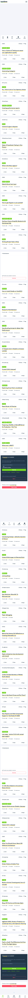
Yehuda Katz (5, 857)
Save (14, 58)
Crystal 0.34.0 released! (9, 369)
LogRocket (5, 647)
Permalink (11, 55)
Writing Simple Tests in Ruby (10, 242)
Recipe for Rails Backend (9, 309)
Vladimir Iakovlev (6, 587)
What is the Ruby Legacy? (9, 165)
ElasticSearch (18, 38)
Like (5, 58)
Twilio (4, 875)
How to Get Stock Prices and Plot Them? (14, 695)
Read (23, 58)
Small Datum (5, 101)
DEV (4, 43)
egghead (4, 914)
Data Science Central (7, 138)
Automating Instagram (8, 71)
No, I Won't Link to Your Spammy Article (14, 89)
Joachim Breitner (6, 342)
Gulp (14, 524)
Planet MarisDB (6, 418)
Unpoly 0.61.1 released (8, 825)
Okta (4, 626)
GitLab (18, 472)
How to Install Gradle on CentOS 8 (12, 291)
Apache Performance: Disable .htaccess (13, 806)
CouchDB (3, 524)
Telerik (4, 706)
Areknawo (5, 530)
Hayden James (6, 799)
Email (4, 465)
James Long (5, 569)
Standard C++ (5, 779)
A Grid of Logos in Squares (10, 126)
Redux (25, 38)
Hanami (24, 524)
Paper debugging (7, 615)
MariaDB (19, 524)
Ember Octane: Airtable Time (10, 864)
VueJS (9, 524)
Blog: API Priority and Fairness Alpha (12, 903)
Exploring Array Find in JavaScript (12, 388)
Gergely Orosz (6, 608)
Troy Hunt (5, 82)
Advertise (14, 278)
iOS (7, 38)
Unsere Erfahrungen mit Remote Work (13, 557)
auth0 (4, 550)
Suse (12, 38)
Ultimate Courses (6, 381)
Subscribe (14, 469)
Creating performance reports (11, 108)
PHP (3, 38)
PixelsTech (5, 935)
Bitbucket (13, 472)
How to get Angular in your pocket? (12, 202)
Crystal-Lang (5, 362)
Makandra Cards (6, 818)
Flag (25, 43)
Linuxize (4, 284)
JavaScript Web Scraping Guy (9, 667)
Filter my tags (14, 487)
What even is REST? (8, 445)
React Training (6, 399)
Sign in (14, 478)
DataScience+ (6, 688)
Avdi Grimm (5, 158)
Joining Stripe (6, 576)
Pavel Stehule (5, 727)
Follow (20, 43)
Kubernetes (5, 896)
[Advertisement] (14, 19)
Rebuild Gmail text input (9, 184)
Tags (3, 466)
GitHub (9, 472)
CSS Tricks (5, 119)
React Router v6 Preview (9, 406)
